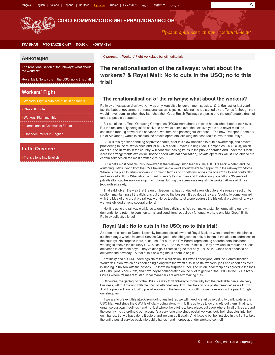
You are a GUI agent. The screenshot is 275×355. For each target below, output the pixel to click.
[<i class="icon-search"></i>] (251, 5)
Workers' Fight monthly (39, 117)
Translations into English (41, 157)
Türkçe (114, 5)
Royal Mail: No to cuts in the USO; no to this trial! (56, 79)
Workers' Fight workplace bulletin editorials (54, 100)
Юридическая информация (235, 342)
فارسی (174, 5)
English (40, 5)
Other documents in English (43, 134)
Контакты (101, 44)
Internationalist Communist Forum (47, 125)
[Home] (37, 25)
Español (69, 5)
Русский (99, 5)
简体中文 (159, 5)
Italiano (54, 5)
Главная (30, 44)
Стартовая (111, 56)
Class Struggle (34, 109)
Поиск (82, 44)
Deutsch (84, 5)
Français (25, 5)
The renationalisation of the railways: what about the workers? (56, 69)
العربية (145, 5)
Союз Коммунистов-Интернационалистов (116, 20)
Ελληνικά (130, 5)
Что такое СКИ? (57, 44)
